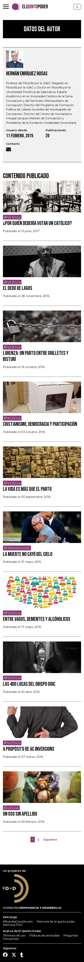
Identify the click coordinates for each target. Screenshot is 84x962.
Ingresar (77, 6)
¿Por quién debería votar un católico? (37, 223)
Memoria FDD (12, 925)
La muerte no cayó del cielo (27, 554)
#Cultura (11, 808)
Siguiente (50, 839)
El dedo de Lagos (17, 288)
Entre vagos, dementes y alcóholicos (36, 619)
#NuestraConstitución (18, 921)
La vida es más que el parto (27, 489)
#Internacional (17, 548)
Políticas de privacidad (44, 935)
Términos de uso (14, 935)
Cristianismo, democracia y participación (40, 424)
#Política (12, 217)
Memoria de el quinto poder (56, 921)
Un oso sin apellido (20, 814)
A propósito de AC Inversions (28, 749)
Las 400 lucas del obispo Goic (29, 684)
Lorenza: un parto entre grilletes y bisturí (35, 356)
